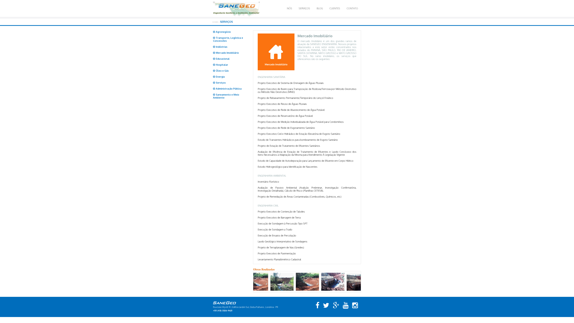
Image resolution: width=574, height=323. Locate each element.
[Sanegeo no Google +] (336, 305)
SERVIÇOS (304, 8)
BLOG (320, 8)
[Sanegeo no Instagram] (355, 305)
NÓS (289, 8)
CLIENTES (334, 8)
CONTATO (352, 8)
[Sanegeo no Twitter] (326, 305)
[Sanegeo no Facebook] (317, 305)
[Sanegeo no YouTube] (346, 305)
